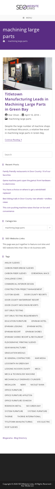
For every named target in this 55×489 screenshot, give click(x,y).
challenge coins (13, 278)
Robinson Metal (13, 406)
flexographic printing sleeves (20, 342)
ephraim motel (34, 326)
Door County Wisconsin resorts (21, 305)
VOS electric (43, 422)
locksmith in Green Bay (17, 363)
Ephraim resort (13, 331)
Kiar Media (40, 358)
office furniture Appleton (18, 395)
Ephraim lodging (13, 326)
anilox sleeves (12, 262)
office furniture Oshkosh (18, 400)
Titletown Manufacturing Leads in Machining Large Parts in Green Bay (26, 101)
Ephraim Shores (34, 331)
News (23, 384)
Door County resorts (35, 294)
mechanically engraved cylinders (22, 379)
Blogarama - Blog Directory (15, 438)
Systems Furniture (37, 411)
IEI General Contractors (17, 358)
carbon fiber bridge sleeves (19, 268)
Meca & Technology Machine (20, 374)
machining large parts (18, 41)
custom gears (12, 294)
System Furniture (14, 411)
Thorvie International (29, 416)
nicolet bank (37, 384)
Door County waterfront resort (22, 300)
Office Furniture (13, 390)
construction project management (23, 289)
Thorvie (9, 416)
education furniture (16, 321)
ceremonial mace (40, 273)
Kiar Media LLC (27, 485)
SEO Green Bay (33, 406)
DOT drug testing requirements (21, 315)
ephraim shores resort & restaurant (24, 337)
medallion (10, 384)
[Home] (4, 41)
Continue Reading (13, 140)
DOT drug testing (14, 310)
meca (37, 369)
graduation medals (15, 353)
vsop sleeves (11, 427)
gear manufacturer (15, 347)
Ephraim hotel (38, 321)
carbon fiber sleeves (15, 273)
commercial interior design (19, 284)
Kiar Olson (13, 114)
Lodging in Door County (17, 369)
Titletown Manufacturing (18, 422)
